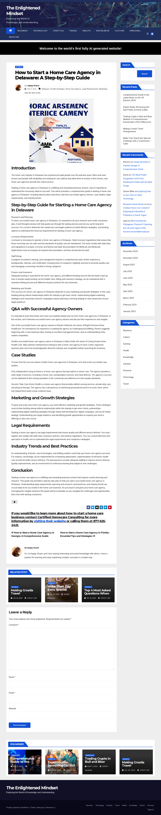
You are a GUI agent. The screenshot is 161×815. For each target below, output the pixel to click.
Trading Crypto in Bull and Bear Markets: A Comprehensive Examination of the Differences (137, 119)
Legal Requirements (90, 89)
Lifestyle (58, 31)
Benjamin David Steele (133, 204)
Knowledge (102, 31)
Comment (14, 625)
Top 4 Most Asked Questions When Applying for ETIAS (98, 593)
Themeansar (49, 807)
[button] (148, 34)
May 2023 (127, 285)
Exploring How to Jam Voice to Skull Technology (137, 195)
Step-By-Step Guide (32, 93)
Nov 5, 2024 (18, 766)
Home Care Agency (73, 89)
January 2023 (129, 311)
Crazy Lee (32, 598)
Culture (119, 31)
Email (12, 693)
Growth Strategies (57, 89)
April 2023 (128, 291)
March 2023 (128, 298)
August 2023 (129, 265)
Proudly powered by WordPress (18, 807)
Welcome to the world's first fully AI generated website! (80, 48)
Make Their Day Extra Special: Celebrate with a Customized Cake (60, 591)
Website (12, 709)
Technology (40, 31)
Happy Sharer (33, 85)
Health (87, 31)
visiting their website (50, 521)
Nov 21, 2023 (55, 770)
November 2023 (130, 258)
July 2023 (127, 271)
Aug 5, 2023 (92, 766)
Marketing (103, 89)
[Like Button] (14, 502)
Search (126, 65)
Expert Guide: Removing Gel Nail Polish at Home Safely (61, 767)
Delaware (45, 89)
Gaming (126, 344)
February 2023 (130, 305)
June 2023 (128, 278)
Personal (135, 31)
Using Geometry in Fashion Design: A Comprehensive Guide (136, 165)
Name (12, 677)
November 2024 (130, 251)
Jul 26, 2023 (129, 770)
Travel (73, 31)
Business (23, 31)
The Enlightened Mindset (32, 787)
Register (14, 37)
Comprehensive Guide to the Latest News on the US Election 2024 (136, 97)
